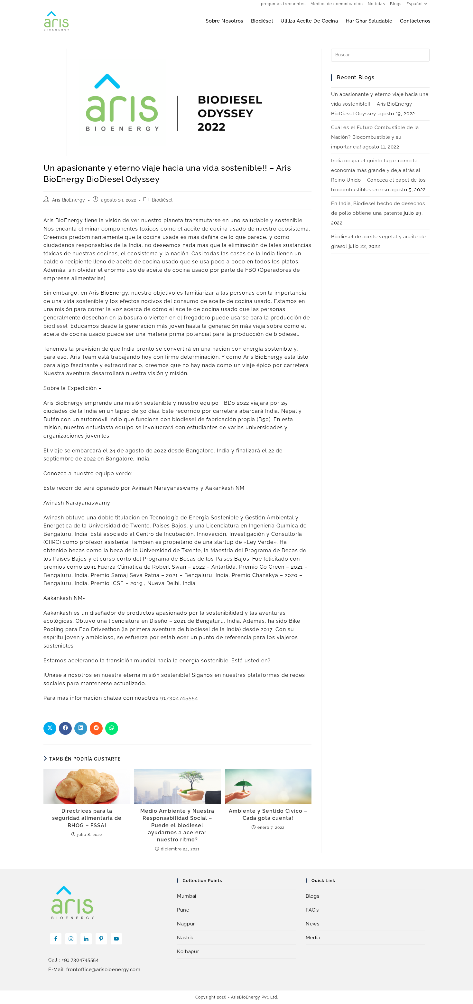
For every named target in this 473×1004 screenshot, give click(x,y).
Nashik (185, 938)
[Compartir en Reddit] (96, 728)
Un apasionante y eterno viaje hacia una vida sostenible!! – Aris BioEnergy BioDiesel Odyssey (379, 104)
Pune (183, 910)
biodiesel (55, 326)
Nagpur (186, 924)
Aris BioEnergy (68, 200)
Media (313, 938)
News (313, 924)
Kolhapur (188, 951)
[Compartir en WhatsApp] (111, 728)
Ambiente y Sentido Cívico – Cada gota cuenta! (268, 814)
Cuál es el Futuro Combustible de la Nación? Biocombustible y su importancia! (375, 137)
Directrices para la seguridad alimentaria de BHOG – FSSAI (87, 818)
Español (414, 4)
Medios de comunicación (337, 4)
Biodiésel (162, 200)
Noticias (376, 4)
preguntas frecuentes (283, 4)
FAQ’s (312, 910)
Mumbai (186, 896)
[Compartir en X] (49, 728)
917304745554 (179, 698)
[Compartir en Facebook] (65, 728)
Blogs (396, 4)
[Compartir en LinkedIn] (80, 728)
